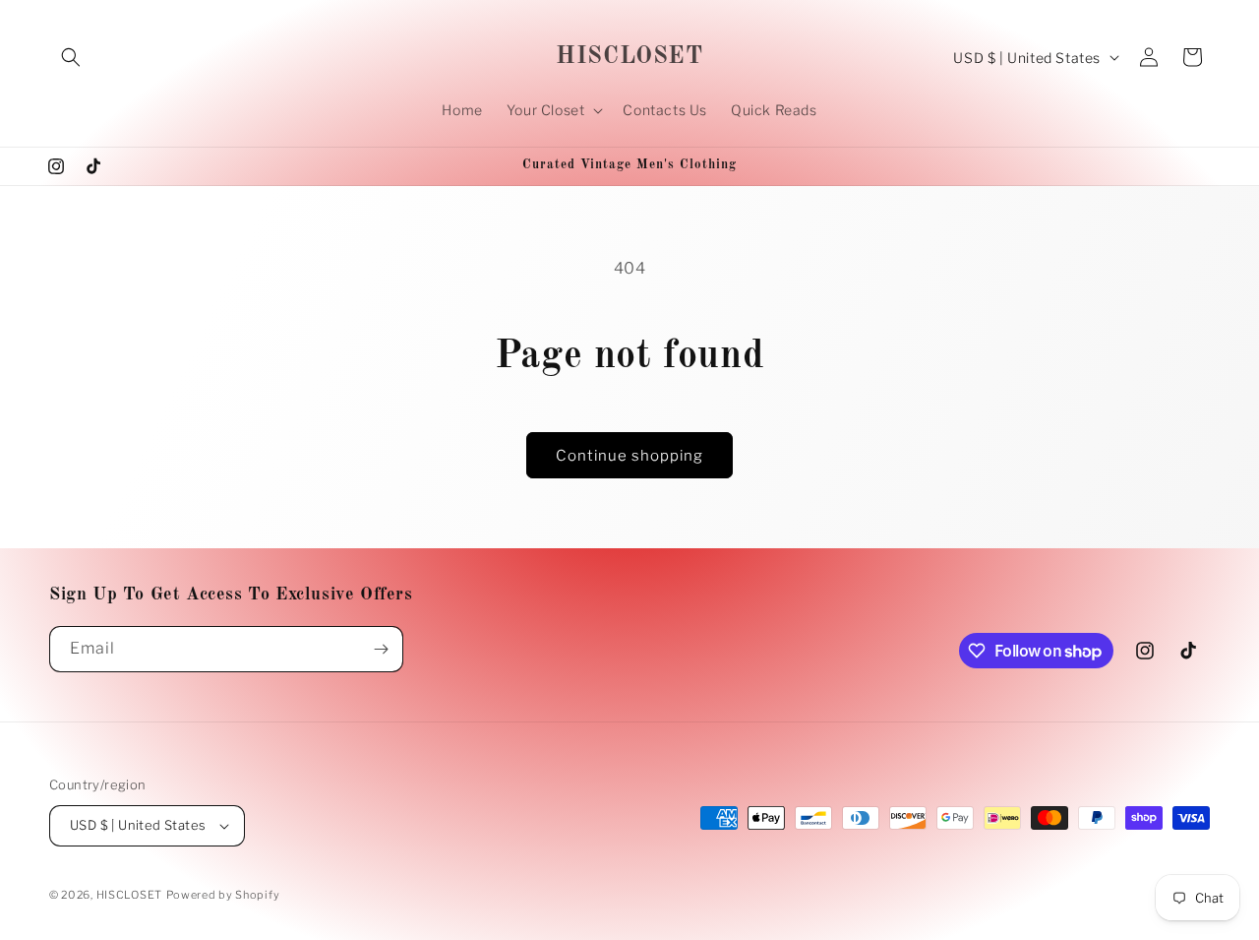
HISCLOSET (129, 895)
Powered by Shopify (223, 895)
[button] (70, 57)
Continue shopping (629, 456)
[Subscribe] (380, 649)
